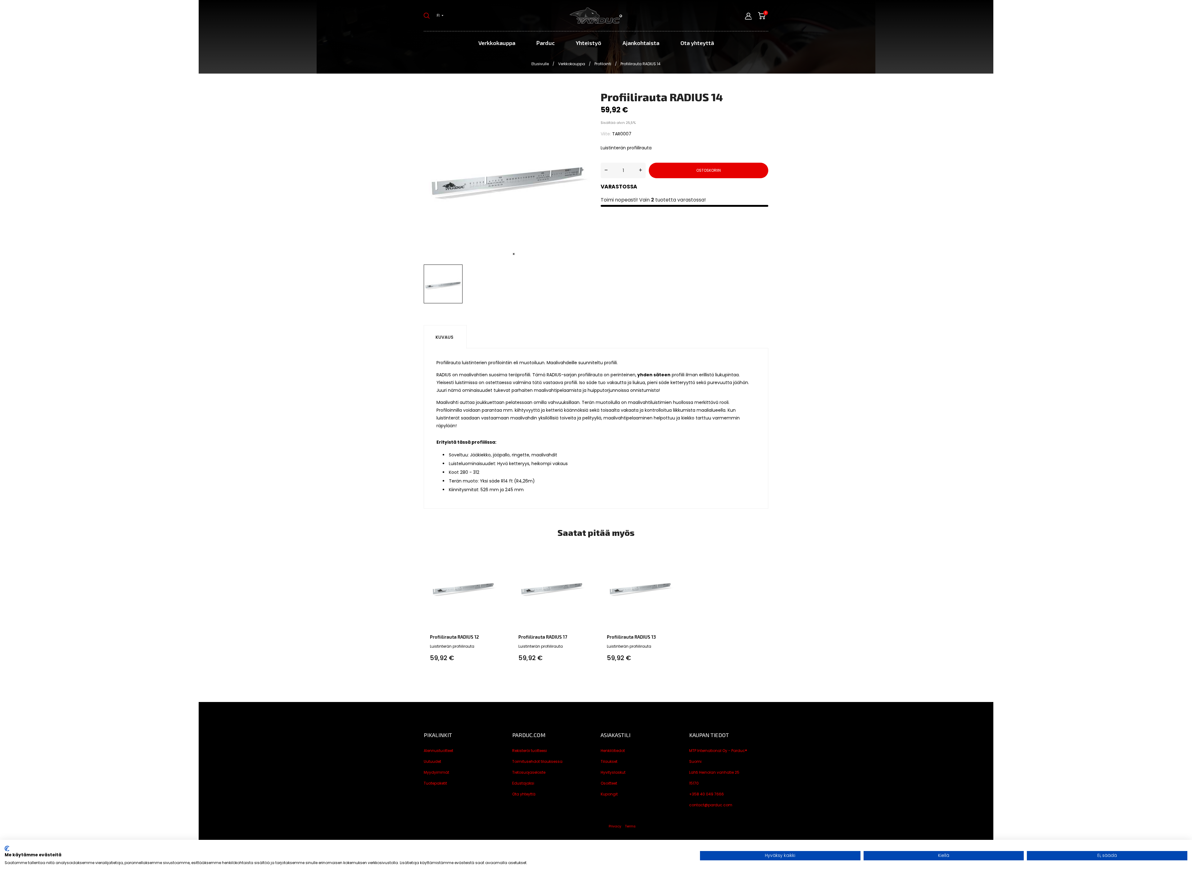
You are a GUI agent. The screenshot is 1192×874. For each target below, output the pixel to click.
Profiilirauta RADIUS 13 (631, 637)
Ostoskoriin (708, 170)
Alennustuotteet (438, 750)
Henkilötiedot (613, 750)
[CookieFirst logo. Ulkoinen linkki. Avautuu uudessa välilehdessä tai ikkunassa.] (7, 848)
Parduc (545, 42)
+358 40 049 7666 (706, 794)
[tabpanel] (507, 176)
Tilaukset (609, 761)
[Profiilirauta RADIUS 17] (586, 554)
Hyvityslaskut (613, 772)
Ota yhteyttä (697, 42)
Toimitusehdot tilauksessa (537, 761)
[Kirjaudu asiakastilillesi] (748, 16)
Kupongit (609, 794)
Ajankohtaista (640, 42)
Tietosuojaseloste (528, 772)
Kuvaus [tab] (444, 337)
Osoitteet (609, 783)
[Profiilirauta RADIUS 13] (674, 554)
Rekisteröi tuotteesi (529, 750)
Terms (630, 826)
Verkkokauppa (496, 42)
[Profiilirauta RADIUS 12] (497, 554)
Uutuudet (432, 761)
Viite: (606, 134)
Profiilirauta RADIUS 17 (542, 637)
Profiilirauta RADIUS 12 (454, 637)
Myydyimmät (436, 772)
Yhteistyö (588, 42)
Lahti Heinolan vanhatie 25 (714, 772)
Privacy (615, 826)
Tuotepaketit (435, 783)
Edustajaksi (523, 783)
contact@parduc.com (710, 805)
